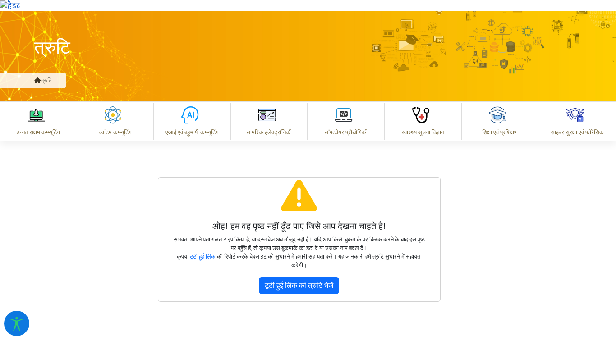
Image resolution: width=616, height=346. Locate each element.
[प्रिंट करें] (10, 5)
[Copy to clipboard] (232, 222)
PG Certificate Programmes (337, 262)
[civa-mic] (401, 312)
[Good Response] (268, 222)
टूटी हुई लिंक (203, 257)
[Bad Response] (304, 222)
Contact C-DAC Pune (559, 262)
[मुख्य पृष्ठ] (37, 80)
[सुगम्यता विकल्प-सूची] (16, 323)
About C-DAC (246, 262)
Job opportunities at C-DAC (454, 262)
